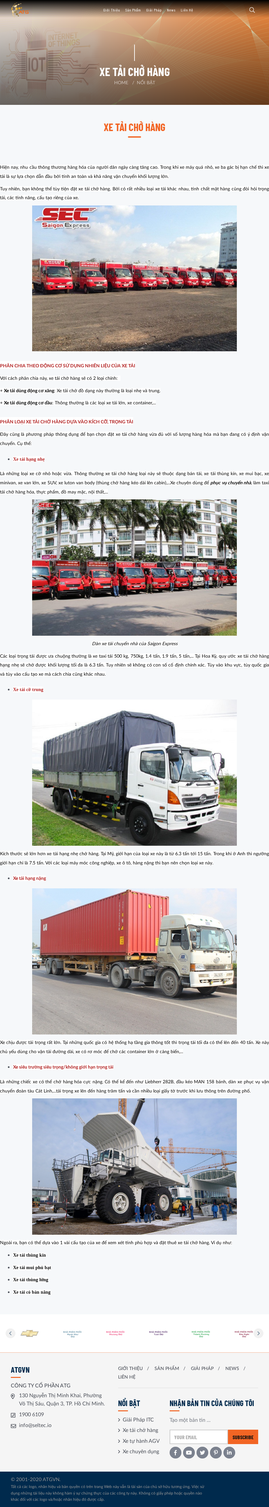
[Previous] (10, 1333)
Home (121, 83)
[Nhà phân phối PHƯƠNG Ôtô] (72, 1333)
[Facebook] (175, 1453)
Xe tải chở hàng (140, 1430)
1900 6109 (31, 1414)
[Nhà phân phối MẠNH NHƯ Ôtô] (29, 1333)
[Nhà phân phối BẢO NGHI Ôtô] (201, 1333)
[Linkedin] (229, 1453)
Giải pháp (154, 10)
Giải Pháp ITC (138, 1419)
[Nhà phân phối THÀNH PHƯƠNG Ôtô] (158, 1333)
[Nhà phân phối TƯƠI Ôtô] (115, 1333)
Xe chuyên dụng (141, 1451)
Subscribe (243, 1437)
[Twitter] (202, 1453)
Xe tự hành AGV (141, 1441)
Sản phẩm (133, 10)
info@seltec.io (35, 1425)
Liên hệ (187, 10)
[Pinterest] (216, 1453)
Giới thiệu (111, 10)
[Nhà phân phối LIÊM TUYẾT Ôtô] (244, 1333)
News (171, 10)
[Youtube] (189, 1453)
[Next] (258, 1333)
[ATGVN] (30, 10)
